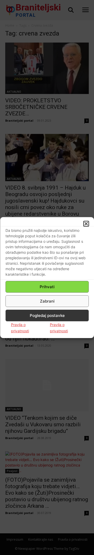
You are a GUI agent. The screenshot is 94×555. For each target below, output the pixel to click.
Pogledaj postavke (47, 315)
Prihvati (47, 286)
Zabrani (47, 301)
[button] (86, 223)
